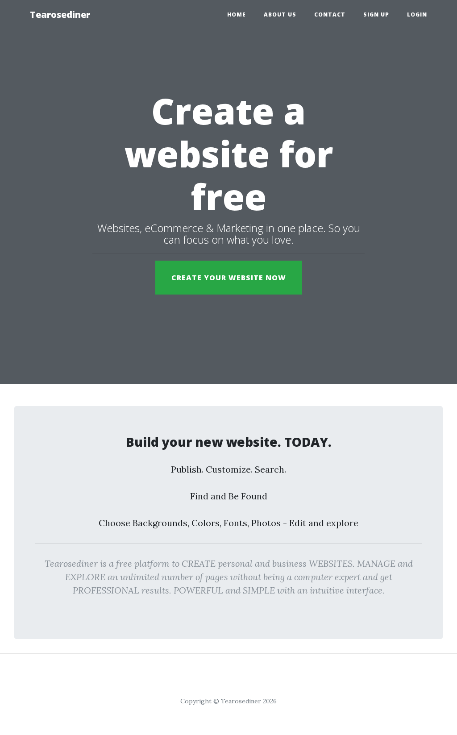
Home (236, 14)
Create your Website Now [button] (228, 277)
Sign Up (376, 14)
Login (417, 14)
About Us (280, 14)
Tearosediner (60, 14)
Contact (329, 14)
